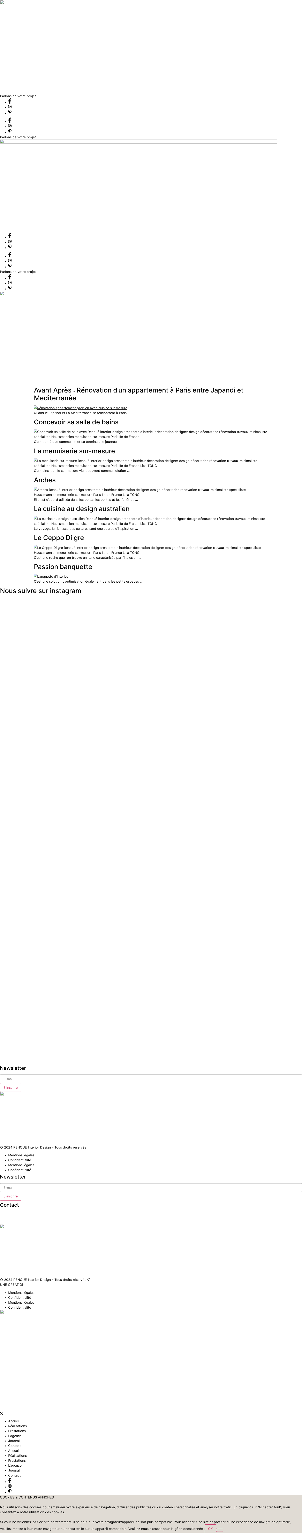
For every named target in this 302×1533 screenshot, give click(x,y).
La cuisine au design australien (82, 509)
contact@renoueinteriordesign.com (27, 1219)
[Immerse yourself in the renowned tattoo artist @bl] (208, 829)
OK (210, 1529)
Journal (14, 1441)
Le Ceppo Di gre (59, 538)
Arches (45, 480)
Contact (14, 1446)
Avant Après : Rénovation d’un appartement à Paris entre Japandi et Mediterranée (138, 394)
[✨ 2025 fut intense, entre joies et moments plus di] (115, 748)
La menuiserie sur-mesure (74, 451)
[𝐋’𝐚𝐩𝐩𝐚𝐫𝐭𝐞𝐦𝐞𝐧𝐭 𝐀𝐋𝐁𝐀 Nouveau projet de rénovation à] (69, 711)
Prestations (17, 1431)
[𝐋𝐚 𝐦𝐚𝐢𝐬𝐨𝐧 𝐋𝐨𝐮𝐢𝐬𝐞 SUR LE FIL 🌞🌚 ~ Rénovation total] (162, 822)
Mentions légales (21, 1155)
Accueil (14, 1421)
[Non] (219, 1530)
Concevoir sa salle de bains (76, 422)
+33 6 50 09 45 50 (15, 1214)
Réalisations (17, 1426)
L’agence (15, 1436)
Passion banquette (63, 567)
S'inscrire (10, 1087)
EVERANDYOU (36, 1285)
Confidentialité (19, 1160)
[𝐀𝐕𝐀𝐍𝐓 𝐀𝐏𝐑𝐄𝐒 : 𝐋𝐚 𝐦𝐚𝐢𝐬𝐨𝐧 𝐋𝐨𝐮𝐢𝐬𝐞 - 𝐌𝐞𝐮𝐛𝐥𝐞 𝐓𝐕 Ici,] (22, 775)
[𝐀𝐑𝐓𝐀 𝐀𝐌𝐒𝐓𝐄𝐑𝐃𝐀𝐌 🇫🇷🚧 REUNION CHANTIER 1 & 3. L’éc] (255, 765)
